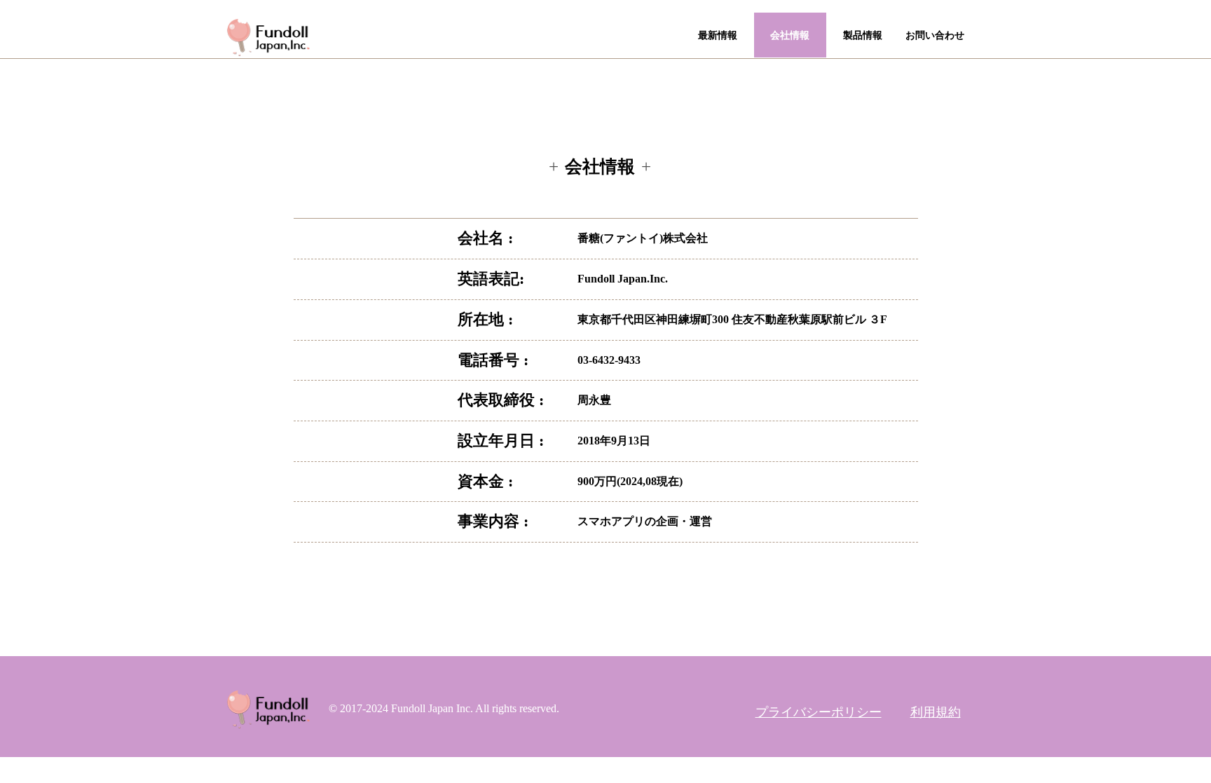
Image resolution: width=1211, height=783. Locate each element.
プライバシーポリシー (818, 712)
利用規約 (935, 712)
